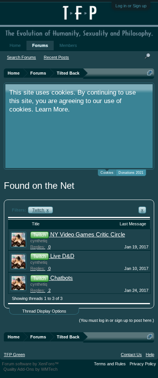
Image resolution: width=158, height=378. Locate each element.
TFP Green (14, 354)
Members (68, 45)
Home (15, 45)
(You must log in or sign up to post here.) (116, 320)
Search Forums (21, 57)
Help (150, 354)
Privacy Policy (143, 363)
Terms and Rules (110, 363)
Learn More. (52, 109)
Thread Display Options (44, 311)
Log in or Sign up (130, 5)
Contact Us (131, 354)
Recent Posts (56, 57)
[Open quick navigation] (149, 72)
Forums (40, 45)
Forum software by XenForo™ (30, 363)
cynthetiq (38, 240)
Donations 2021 (130, 173)
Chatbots (61, 278)
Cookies (107, 173)
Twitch (40, 210)
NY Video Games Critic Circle (87, 234)
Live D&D (62, 256)
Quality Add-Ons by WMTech (30, 369)
